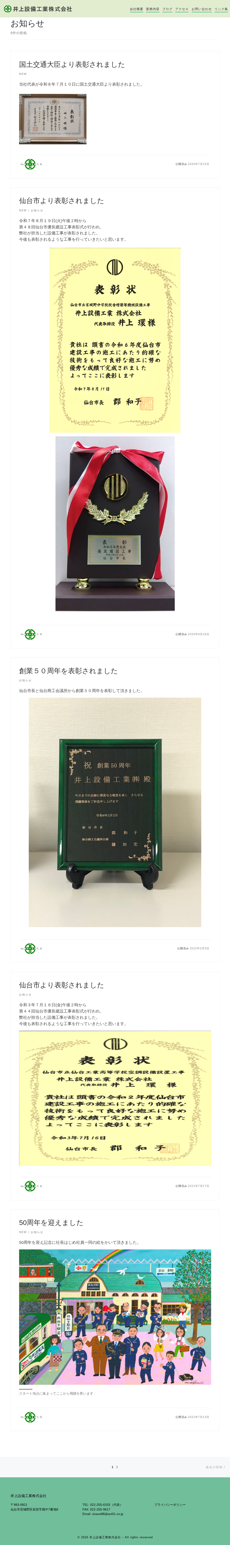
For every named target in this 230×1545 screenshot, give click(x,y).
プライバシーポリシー (170, 1504)
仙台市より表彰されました (61, 201)
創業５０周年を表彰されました (68, 671)
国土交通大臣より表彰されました (72, 64)
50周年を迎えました (51, 1223)
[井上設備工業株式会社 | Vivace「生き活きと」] (38, 8)
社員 (40, 164)
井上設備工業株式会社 (105, 1537)
